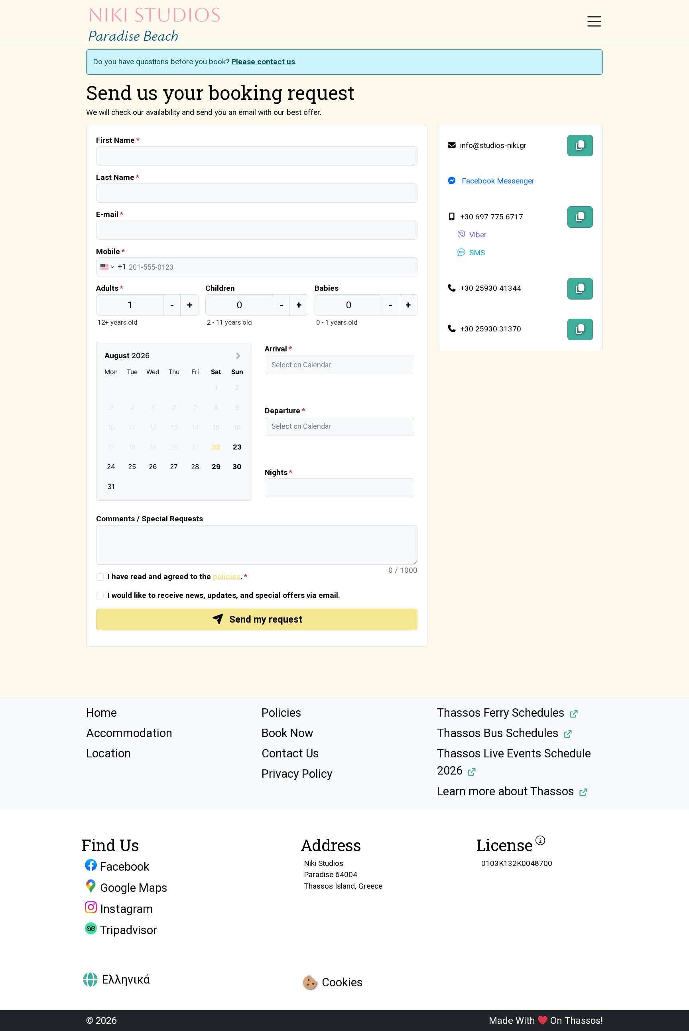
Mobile (108, 251)
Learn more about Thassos (505, 791)
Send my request (264, 619)
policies (226, 576)
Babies (327, 288)
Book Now (287, 733)
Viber (478, 234)
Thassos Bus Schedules (498, 733)
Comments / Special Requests (149, 518)
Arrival (276, 348)
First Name (115, 140)
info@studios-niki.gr (492, 145)
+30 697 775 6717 (490, 216)
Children (220, 288)
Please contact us (263, 61)
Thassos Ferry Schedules (501, 713)
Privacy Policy (297, 774)
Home (101, 713)
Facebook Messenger (497, 180)
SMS (477, 252)
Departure (282, 410)
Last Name (115, 177)
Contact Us (290, 753)
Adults (107, 288)
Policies (281, 713)
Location (108, 753)
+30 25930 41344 (489, 288)
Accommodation (129, 733)
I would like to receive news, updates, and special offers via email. (224, 595)
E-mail (107, 214)
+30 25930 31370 (489, 328)
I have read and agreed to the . (175, 576)
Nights (276, 472)
